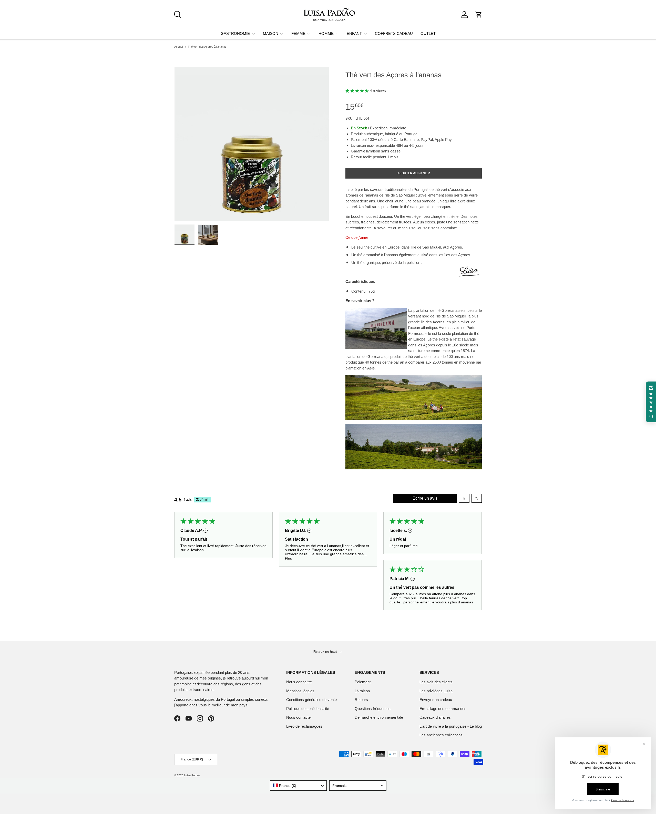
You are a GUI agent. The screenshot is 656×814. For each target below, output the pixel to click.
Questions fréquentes (373, 708)
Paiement (363, 682)
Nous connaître (299, 682)
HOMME (326, 33)
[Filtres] (464, 498)
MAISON (270, 33)
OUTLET (428, 33)
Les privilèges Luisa (436, 691)
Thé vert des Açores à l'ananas (207, 46)
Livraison (362, 691)
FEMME (298, 33)
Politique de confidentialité (307, 708)
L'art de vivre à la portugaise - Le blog (450, 726)
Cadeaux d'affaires (435, 717)
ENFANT (354, 33)
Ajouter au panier (413, 173)
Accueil (178, 46)
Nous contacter (299, 717)
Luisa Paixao (192, 775)
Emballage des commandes (442, 708)
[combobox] (298, 785)
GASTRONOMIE (235, 33)
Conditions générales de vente (311, 699)
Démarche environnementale (379, 717)
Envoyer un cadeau (435, 699)
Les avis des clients (436, 682)
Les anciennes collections (441, 735)
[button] (478, 14)
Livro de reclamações (304, 726)
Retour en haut (325, 652)
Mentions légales (300, 691)
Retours (361, 699)
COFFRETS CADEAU (394, 33)
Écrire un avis (425, 498)
